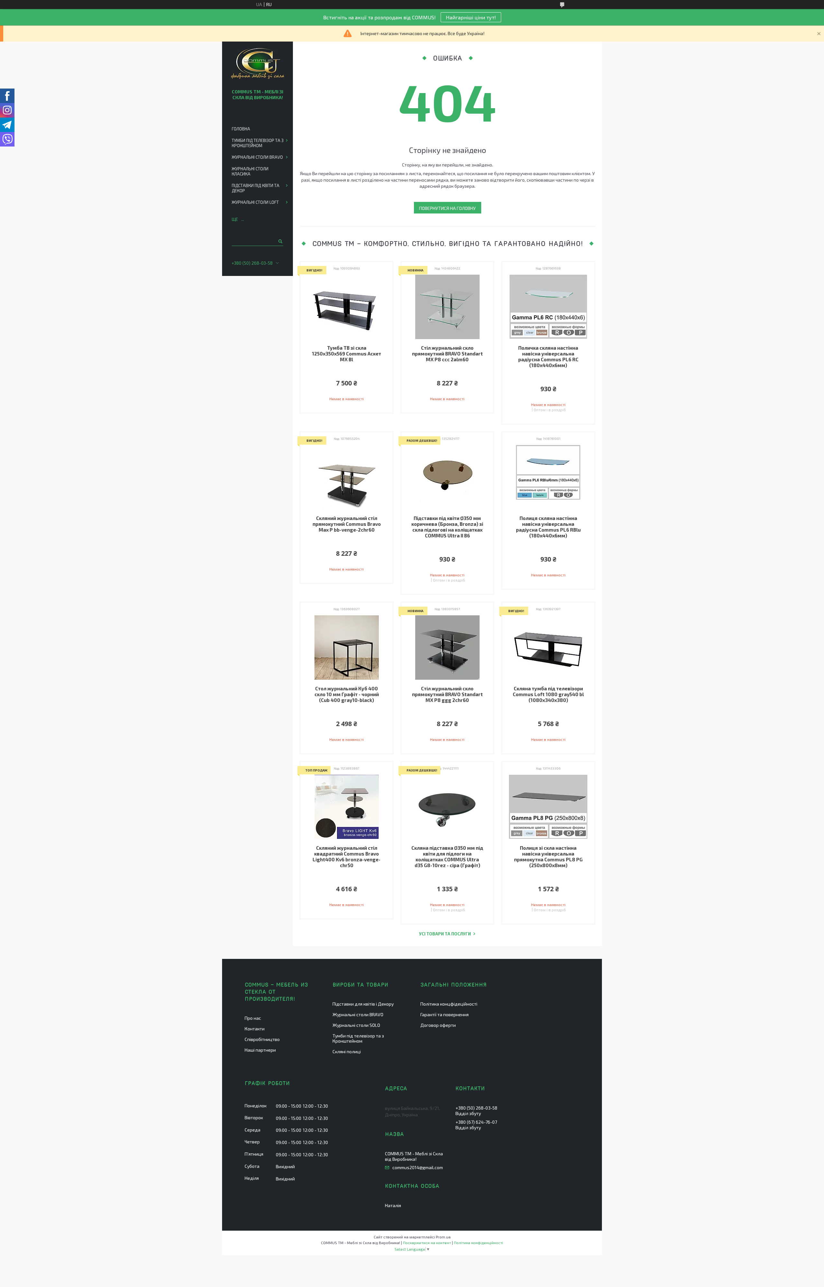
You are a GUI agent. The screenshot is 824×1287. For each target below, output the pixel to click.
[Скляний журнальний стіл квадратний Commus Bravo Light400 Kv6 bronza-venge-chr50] (346, 807)
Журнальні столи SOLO (356, 1025)
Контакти (255, 1028)
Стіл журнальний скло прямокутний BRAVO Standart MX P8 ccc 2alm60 (447, 353)
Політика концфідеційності (448, 1004)
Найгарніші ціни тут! (471, 17)
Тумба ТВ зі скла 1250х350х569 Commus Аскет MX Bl (346, 353)
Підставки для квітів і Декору (363, 1004)
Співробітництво (262, 1039)
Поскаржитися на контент (427, 1242)
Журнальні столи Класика (250, 171)
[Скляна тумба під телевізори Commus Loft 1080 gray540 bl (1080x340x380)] (548, 647)
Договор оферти (438, 1025)
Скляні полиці (346, 1051)
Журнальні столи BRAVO (257, 157)
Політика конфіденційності (478, 1242)
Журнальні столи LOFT (255, 202)
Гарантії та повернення (444, 1014)
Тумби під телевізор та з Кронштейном (258, 143)
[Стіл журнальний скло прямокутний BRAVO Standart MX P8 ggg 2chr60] (447, 647)
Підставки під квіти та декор (255, 188)
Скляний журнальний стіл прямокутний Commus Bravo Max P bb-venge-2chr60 (347, 524)
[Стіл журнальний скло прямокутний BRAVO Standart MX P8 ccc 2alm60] (447, 307)
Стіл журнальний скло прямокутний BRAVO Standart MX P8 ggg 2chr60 (447, 694)
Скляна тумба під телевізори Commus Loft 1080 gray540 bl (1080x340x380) (548, 694)
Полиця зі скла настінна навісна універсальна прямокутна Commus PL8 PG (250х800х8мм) (548, 856)
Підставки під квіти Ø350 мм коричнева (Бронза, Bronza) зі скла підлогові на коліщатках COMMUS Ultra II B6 (447, 526)
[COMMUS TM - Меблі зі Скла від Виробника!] (257, 64)
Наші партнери (260, 1050)
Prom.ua (443, 1237)
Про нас (253, 1018)
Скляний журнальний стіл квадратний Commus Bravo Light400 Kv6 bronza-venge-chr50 (346, 856)
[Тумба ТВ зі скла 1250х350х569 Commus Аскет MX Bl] (346, 307)
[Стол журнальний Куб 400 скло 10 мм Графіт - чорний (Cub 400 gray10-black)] (346, 647)
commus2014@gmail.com (417, 1167)
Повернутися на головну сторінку (447, 209)
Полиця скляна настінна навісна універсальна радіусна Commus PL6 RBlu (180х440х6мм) (548, 526)
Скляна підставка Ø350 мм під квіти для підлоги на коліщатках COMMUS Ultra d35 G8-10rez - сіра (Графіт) (447, 856)
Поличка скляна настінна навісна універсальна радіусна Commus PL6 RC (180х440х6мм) (548, 356)
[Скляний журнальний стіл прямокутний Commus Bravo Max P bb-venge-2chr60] (346, 477)
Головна (241, 128)
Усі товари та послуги (445, 934)
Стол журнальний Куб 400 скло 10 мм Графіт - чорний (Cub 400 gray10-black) (346, 694)
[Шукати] (279, 241)
